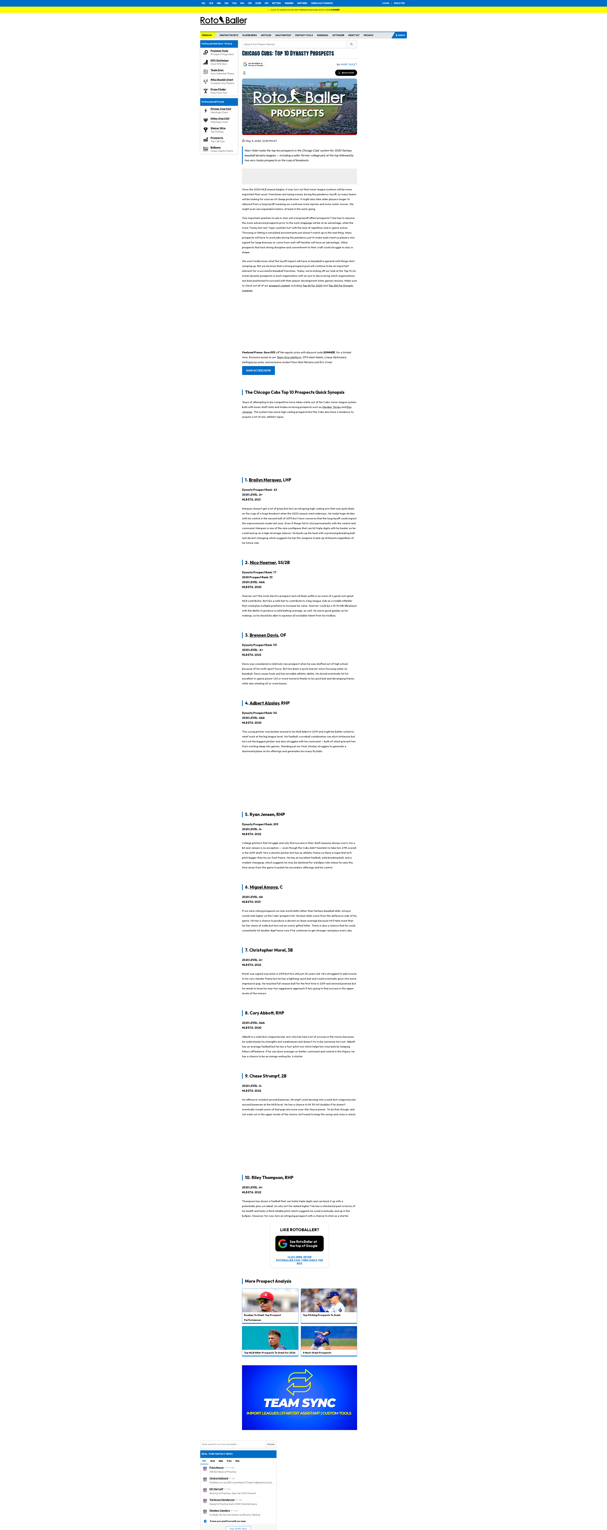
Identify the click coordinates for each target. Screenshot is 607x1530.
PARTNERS (302, 3)
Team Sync (217, 70)
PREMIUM (207, 35)
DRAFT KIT (354, 35)
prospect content (279, 285)
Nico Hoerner (263, 562)
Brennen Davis (264, 635)
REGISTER (399, 3)
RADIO (401, 35)
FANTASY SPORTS (229, 35)
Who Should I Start (222, 79)
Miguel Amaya (264, 887)
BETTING (276, 3)
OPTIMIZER (338, 35)
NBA (219, 3)
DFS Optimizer (220, 60)
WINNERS (289, 3)
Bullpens (216, 147)
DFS (266, 3)
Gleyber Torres (331, 407)
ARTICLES (266, 35)
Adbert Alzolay (264, 703)
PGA (234, 3)
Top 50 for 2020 (312, 285)
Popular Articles (213, 101)
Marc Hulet (349, 64)
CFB (249, 3)
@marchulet (348, 72)
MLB (211, 3)
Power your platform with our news (228, 1521)
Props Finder (218, 89)
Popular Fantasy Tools (217, 43)
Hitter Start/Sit (220, 118)
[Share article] (244, 73)
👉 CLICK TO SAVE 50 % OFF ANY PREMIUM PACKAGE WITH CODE (303, 10)
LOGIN (385, 3)
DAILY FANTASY (283, 35)
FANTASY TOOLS (304, 35)
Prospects (217, 137)
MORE (258, 3)
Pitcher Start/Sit (221, 108)
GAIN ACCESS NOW (258, 370)
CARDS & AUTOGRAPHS (322, 3)
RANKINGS (322, 35)
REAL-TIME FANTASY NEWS (217, 1453)
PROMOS (368, 35)
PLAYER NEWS (249, 35)
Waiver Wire (218, 128)
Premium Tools (219, 50)
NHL (227, 3)
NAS (242, 3)
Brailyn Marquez (265, 480)
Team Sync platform (289, 357)
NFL (203, 3)
